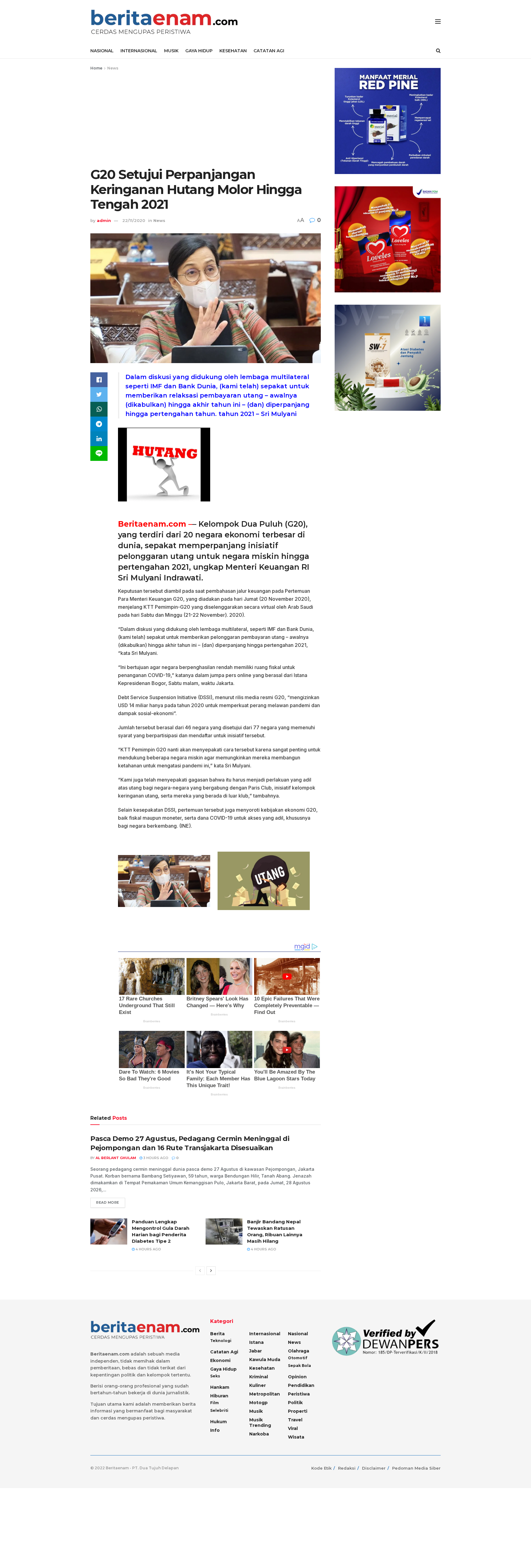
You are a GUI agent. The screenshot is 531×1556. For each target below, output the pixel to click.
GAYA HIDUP (199, 50)
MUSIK (171, 50)
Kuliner (257, 1385)
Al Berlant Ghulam (116, 1158)
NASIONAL (102, 50)
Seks (215, 1376)
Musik (256, 1411)
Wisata (296, 1437)
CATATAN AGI (269, 50)
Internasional (264, 1333)
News (112, 68)
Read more (107, 1202)
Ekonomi (220, 1360)
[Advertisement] (205, 118)
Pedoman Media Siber (416, 1468)
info (215, 1430)
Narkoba (259, 1434)
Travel (295, 1420)
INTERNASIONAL (138, 50)
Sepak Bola (299, 1365)
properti (297, 1411)
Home (96, 68)
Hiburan (219, 1396)
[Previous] (200, 1270)
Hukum (218, 1421)
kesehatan (262, 1368)
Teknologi (220, 1340)
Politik (295, 1402)
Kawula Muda (264, 1359)
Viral (293, 1428)
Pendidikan (301, 1385)
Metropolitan (264, 1394)
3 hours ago (155, 1158)
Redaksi (347, 1468)
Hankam (219, 1387)
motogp (258, 1402)
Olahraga (298, 1351)
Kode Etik (321, 1468)
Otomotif (297, 1358)
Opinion (297, 1377)
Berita (217, 1333)
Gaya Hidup (223, 1369)
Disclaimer (374, 1468)
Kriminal (258, 1377)
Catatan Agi (224, 1352)
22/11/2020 (133, 220)
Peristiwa (299, 1394)
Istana (256, 1342)
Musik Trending (260, 1422)
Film (214, 1402)
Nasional (298, 1333)
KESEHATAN (233, 50)
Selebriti (219, 1410)
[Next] (211, 1270)
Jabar (255, 1351)
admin (104, 220)
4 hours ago (148, 1249)
